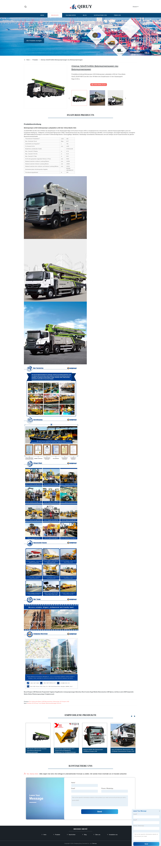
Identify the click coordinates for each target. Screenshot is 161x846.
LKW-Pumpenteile (128, 692)
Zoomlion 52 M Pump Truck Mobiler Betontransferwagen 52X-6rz (44, 703)
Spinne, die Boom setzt (116, 692)
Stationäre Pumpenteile (42, 692)
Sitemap (94, 843)
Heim (42, 15)
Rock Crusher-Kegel (87, 692)
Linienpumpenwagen (69, 692)
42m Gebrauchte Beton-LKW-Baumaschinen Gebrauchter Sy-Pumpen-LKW (49, 701)
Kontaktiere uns (100, 15)
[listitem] (80, 97)
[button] (25, 7)
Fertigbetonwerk (49, 694)
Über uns (117, 15)
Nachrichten (71, 15)
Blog (85, 15)
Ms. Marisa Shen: (33, 774)
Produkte (55, 15)
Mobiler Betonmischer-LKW (101, 692)
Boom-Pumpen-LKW (29, 692)
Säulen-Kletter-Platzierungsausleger (34, 694)
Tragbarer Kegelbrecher (56, 692)
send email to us (100, 84)
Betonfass (79, 692)
